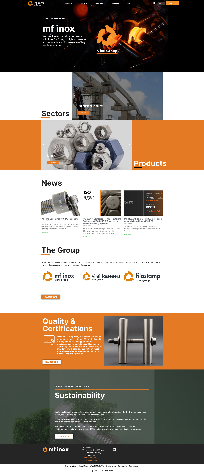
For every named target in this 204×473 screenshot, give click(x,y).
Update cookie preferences (102, 471)
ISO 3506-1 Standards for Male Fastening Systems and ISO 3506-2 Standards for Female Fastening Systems (102, 221)
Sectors (84, 3)
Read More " (45, 232)
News (129, 3)
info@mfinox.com (89, 460)
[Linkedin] (114, 449)
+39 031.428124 (89, 458)
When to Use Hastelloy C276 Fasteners (59, 219)
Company (68, 3)
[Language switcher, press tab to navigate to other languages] (161, 3)
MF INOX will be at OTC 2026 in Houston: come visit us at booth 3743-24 (143, 220)
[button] (154, 3)
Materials (99, 3)
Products (115, 3)
